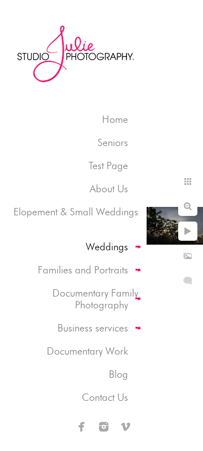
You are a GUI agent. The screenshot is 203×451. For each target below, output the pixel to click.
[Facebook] (81, 426)
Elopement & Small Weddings (76, 212)
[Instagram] (103, 426)
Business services (93, 328)
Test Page (108, 165)
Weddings (107, 247)
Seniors (113, 142)
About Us (109, 188)
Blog (118, 374)
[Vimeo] (125, 426)
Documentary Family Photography (95, 299)
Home (115, 119)
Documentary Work (87, 351)
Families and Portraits (83, 270)
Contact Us (105, 397)
